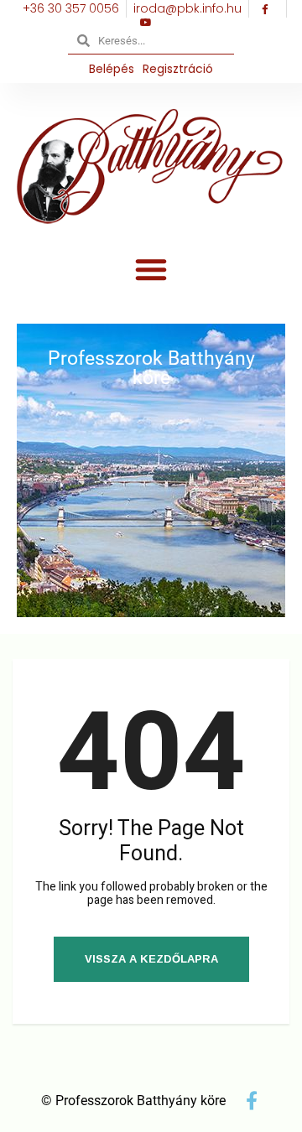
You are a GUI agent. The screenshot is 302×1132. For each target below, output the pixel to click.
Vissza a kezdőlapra (151, 959)
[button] (151, 269)
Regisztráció (178, 68)
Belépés (111, 68)
